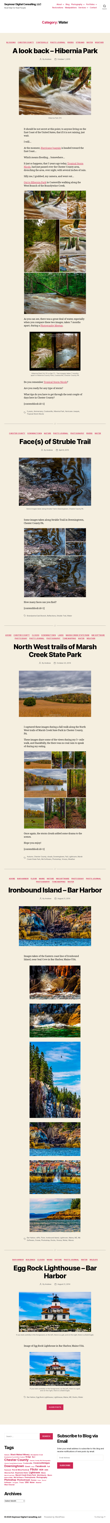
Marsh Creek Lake (9, 1475)
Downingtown (34, 433)
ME (76, 1238)
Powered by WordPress (54, 1517)
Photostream (23, 1480)
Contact (93, 7)
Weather (99, 42)
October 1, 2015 (63, 59)
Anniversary (38, 411)
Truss (21, 1482)
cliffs (38, 1238)
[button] (45, 204)
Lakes (61, 635)
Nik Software (98, 635)
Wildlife (94, 1260)
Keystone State (21, 1473)
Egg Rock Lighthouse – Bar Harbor (55, 1272)
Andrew (48, 59)
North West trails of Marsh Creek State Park (55, 651)
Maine (42, 879)
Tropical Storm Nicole (55, 382)
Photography (76, 4)
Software (7, 1482)
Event (27, 1466)
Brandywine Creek (37, 1455)
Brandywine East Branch (36, 616)
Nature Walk (8, 1477)
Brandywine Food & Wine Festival (14, 1457)
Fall (66, 857)
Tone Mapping (69, 638)
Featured (7, 1470)
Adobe (8, 635)
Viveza (64, 859)
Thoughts (15, 1482)
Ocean (37, 1240)
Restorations (57, 7)
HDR (41, 1470)
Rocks (53, 1240)
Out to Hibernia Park (35, 182)
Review (33, 1480)
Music (49, 1475)
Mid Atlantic (41, 1475)
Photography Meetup (51, 325)
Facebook (41, 1466)
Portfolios (90, 4)
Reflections (51, 616)
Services (82, 7)
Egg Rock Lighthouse (44, 1397)
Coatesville (42, 42)
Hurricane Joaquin (51, 148)
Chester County (26, 42)
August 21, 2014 (63, 898)
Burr (33, 1457)
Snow (39, 1480)
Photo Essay (21, 638)
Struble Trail (61, 616)
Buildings (30, 1260)
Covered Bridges (41, 1463)
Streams (80, 42)
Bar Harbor (23, 879)
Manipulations (71, 7)
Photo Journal (57, 42)
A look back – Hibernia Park (54, 51)
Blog (67, 4)
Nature (47, 433)
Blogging (11, 42)
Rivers (70, 42)
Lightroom (73, 857)
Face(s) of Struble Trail (55, 441)
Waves (71, 1240)
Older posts (55, 1407)
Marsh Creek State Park (77, 635)
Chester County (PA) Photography (40, 1460)
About (59, 4)
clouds (35, 635)
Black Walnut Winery (20, 1454)
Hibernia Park (59, 411)
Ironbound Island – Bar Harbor (55, 890)
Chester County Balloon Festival (13, 1463)
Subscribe (65, 1465)
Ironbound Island (52, 1238)
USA (27, 1482)
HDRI (46, 1470)
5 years (30, 411)
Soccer (44, 1480)
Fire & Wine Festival (20, 1470)
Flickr (34, 879)
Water (89, 42)
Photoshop (56, 859)
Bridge (28, 1457)
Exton (32, 1466)
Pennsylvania (30, 1477)
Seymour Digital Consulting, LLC (22, 4)
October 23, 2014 (64, 663)
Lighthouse (58, 1397)
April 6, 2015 (64, 450)
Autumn (30, 857)
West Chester (9, 1485)
